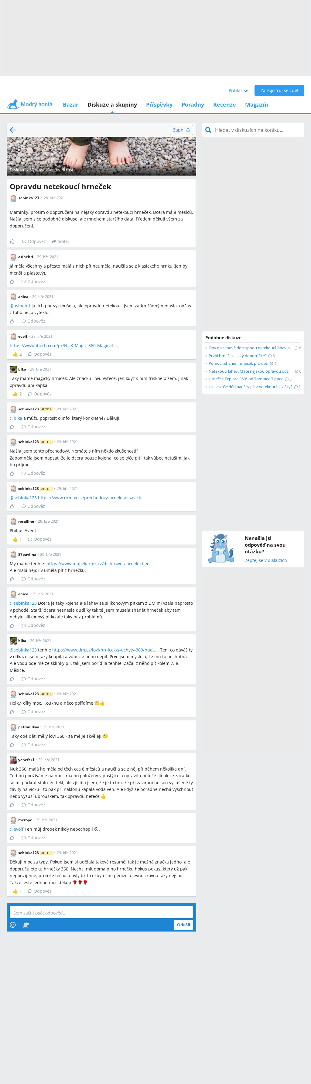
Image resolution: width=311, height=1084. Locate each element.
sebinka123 (25, 498)
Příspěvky (159, 104)
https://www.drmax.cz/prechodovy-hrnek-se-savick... (91, 498)
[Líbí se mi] (14, 241)
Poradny (193, 104)
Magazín (256, 104)
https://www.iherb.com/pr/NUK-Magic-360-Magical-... (64, 345)
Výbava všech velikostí (52, 170)
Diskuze (18, 170)
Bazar (70, 104)
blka (18, 418)
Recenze (224, 104)
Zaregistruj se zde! (279, 90)
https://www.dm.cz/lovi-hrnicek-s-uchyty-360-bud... (104, 650)
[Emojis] (13, 925)
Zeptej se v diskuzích (266, 560)
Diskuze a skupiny (112, 104)
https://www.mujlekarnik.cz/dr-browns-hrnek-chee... (99, 563)
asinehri (22, 306)
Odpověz (37, 241)
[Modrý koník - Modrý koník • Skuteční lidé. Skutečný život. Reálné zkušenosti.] (29, 106)
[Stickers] (25, 925)
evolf (18, 829)
